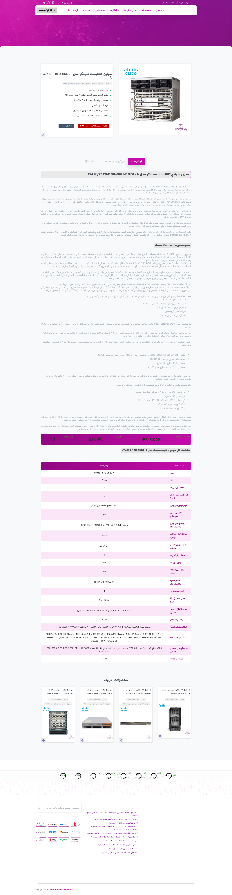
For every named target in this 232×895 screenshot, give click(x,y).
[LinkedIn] (53, 2)
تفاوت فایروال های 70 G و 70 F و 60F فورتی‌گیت (117, 845)
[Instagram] (48, 2)
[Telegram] (43, 2)
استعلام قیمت (66, 126)
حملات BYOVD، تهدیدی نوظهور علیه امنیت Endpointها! (115, 819)
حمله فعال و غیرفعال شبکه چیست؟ (122, 848)
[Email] (37, 790)
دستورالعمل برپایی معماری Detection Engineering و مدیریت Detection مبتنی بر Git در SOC (113, 828)
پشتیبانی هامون (65, 3)
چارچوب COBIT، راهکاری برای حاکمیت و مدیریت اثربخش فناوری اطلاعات (111, 814)
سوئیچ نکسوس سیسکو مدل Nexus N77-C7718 (176, 692)
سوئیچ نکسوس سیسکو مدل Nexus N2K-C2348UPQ (137, 692)
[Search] (38, 808)
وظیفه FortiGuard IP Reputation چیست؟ (120, 841)
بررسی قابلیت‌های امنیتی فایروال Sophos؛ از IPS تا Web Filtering (111, 833)
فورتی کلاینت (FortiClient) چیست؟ (122, 823)
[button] (186, 68)
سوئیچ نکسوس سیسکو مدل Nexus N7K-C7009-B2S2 (59, 692)
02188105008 (169, 2)
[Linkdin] (53, 790)
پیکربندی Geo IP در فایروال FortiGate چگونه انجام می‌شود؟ (113, 837)
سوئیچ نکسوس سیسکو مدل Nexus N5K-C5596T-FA (98, 692)
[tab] (136, 161)
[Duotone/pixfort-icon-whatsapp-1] (42, 790)
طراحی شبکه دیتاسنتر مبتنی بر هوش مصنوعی (118, 852)
